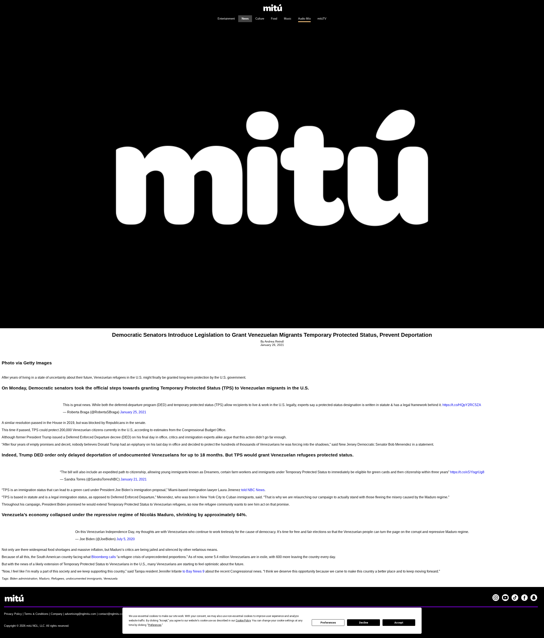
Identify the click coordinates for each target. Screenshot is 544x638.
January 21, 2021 (133, 479)
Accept (398, 622)
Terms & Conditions (36, 613)
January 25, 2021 (133, 412)
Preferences (328, 622)
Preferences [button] (155, 625)
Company (56, 613)
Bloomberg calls (103, 557)
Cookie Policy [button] (243, 620)
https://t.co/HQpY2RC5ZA (461, 405)
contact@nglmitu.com (111, 613)
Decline (363, 622)
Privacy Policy (13, 613)
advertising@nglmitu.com (80, 613)
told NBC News (253, 490)
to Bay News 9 (193, 571)
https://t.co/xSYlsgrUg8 (467, 472)
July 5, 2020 (125, 539)
